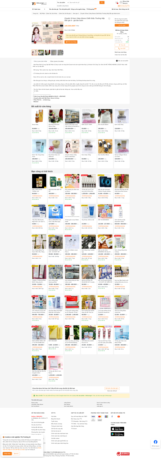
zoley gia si (100, 406)
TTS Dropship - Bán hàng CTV (79, 421)
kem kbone (67, 404)
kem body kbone (68, 406)
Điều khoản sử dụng (56, 423)
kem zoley (99, 404)
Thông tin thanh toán (56, 426)
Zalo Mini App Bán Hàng (77, 426)
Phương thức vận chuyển (38, 432)
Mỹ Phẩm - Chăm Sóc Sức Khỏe (48, 13)
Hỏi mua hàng (72, 42)
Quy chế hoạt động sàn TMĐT (79, 416)
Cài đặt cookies (55, 438)
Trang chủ (35, 13)
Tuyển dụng (54, 421)
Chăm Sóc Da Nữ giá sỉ (65, 13)
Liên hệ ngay (121, 25)
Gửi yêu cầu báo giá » (112, 388)
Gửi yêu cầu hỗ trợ (36, 424)
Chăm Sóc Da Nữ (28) (121, 54)
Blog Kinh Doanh (55, 418)
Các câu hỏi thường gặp (37, 422)
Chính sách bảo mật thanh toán (59, 433)
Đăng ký (125, 3)
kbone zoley (34, 402)
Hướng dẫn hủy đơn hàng (38, 429)
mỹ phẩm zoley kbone (63, 5)
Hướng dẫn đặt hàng (37, 427)
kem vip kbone (35, 406)
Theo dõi (122, 45)
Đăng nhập (126, 1)
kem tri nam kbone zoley (103, 402)
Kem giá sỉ (76, 13)
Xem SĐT (123, 48)
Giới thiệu (53, 416)
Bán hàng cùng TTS (124, 5)
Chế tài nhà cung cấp (57, 428)
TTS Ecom (74, 428)
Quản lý (16, 453)
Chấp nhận (7, 453)
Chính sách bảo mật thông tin (59, 436)
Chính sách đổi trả (36, 434)
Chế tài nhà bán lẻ (56, 431)
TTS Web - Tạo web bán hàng (79, 423)
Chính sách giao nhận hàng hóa (59, 443)
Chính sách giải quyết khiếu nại (59, 440)
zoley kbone (67, 402)
